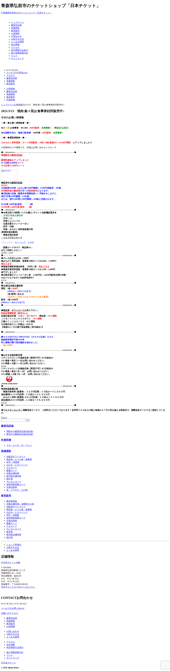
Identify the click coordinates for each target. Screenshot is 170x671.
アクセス (15, 47)
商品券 (6, 310)
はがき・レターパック (17, 465)
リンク (14, 56)
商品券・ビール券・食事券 (19, 459)
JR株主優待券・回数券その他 (20, 504)
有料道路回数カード (16, 484)
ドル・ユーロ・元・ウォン (19, 445)
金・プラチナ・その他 (17, 490)
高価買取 (15, 28)
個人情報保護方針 (19, 53)
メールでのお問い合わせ (12, 608)
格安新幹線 (11, 501)
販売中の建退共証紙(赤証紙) (19, 434)
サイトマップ (17, 58)
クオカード (11, 468)
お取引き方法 (17, 39)
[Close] (3, 16)
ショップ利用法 (13, 545)
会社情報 (15, 45)
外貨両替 (10, 100)
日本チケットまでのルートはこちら (18, 587)
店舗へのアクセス (9, 613)
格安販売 (15, 31)
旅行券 (9, 479)
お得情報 (15, 33)
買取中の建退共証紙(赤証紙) (19, 431)
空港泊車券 (11, 487)
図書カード (11, 470)
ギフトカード (18, 310)
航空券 (9, 532)
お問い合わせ (12, 631)
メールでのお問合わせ (17, 72)
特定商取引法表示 (19, 50)
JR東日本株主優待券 (13, 286)
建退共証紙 (16, 25)
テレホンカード (13, 482)
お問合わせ (16, 36)
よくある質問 (17, 42)
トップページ (17, 22)
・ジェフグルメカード (11, 237)
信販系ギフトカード (16, 456)
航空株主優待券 (13, 476)
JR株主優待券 (12, 473)
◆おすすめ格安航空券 (11, 355)
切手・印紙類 (12, 462)
